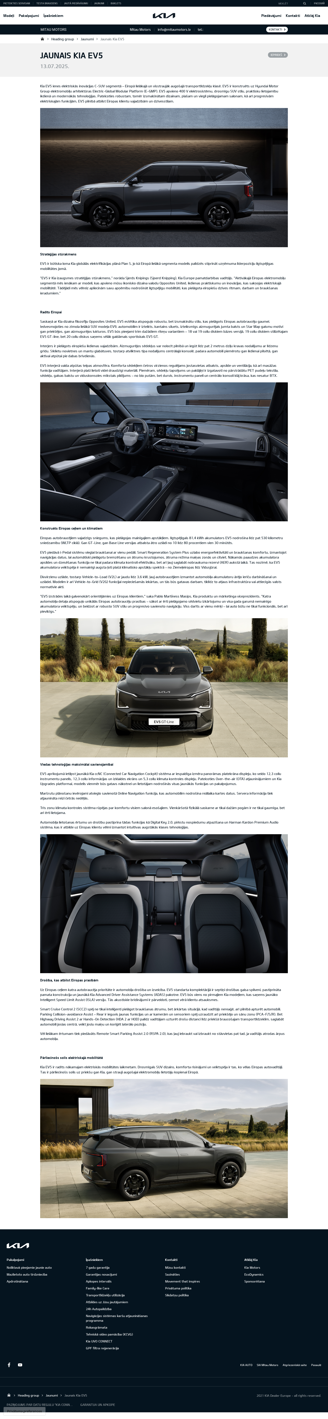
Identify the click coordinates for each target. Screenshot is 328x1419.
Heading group (62, 39)
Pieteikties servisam (16, 3)
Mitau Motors (42, 39)
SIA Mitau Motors (267, 1364)
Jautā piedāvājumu (76, 3)
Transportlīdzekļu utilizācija (105, 1295)
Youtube (20, 1365)
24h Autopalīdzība (99, 1309)
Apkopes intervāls (99, 1281)
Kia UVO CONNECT (99, 1341)
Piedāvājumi (271, 15)
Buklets (116, 3)
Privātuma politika (178, 1288)
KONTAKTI (275, 29)
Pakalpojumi (29, 15)
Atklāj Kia (312, 15)
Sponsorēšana (254, 1281)
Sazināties (172, 1274)
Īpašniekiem (53, 15)
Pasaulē (316, 1364)
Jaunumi (99, 3)
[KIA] (164, 15)
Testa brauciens (47, 3)
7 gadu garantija (98, 1267)
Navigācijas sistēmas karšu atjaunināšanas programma (117, 1318)
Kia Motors (252, 1267)
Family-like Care (97, 1288)
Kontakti (293, 15)
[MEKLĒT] (304, 3)
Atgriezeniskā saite (295, 1364)
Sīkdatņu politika (177, 1295)
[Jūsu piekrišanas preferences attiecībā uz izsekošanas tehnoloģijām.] (25, 1411)
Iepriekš (276, 54)
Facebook (9, 1365)
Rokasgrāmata (96, 1327)
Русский (319, 3)
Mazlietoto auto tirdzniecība (27, 1274)
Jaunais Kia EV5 (112, 39)
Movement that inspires (182, 1281)
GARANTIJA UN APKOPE (97, 1405)
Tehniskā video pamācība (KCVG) (109, 1334)
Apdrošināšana (17, 1281)
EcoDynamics (254, 1274)
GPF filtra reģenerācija (102, 1348)
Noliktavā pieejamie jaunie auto (29, 1267)
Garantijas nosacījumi (101, 1274)
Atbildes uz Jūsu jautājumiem (107, 1302)
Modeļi (8, 15)
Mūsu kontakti (175, 1267)
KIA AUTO (246, 1364)
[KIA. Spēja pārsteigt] (18, 1245)
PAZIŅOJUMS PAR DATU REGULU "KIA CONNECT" (40, 1405)
